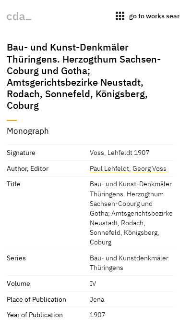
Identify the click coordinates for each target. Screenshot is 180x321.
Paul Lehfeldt (109, 168)
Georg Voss (149, 168)
